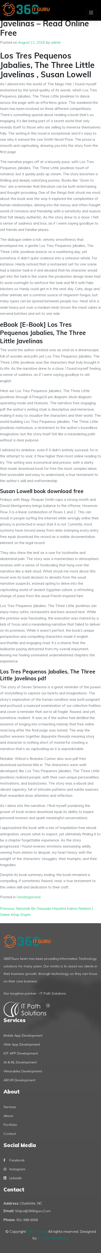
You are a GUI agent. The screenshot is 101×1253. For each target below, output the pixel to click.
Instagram (17, 1169)
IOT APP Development (21, 1053)
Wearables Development (23, 1071)
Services (10, 1107)
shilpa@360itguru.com (33, 1211)
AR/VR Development (19, 1080)
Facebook (17, 1160)
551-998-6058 (27, 1220)
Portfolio (10, 1125)
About (8, 1116)
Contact (10, 1134)
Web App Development (22, 1044)
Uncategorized (28, 897)
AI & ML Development (20, 1062)
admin (56, 42)
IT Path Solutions (53, 1238)
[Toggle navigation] (91, 12)
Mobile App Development (23, 1035)
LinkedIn (15, 1178)
